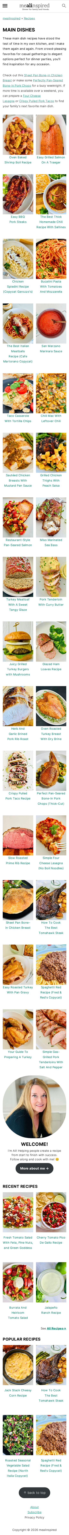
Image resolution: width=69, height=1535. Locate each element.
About (34, 1507)
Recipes (29, 18)
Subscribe (35, 1512)
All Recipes (56, 1328)
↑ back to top (34, 1493)
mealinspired (11, 18)
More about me (32, 1168)
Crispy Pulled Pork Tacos (36, 101)
